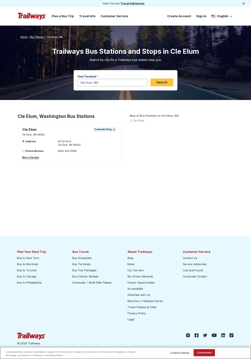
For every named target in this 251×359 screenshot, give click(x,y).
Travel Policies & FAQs (141, 307)
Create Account (179, 16)
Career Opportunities (141, 282)
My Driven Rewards (140, 276)
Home (23, 36)
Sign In (201, 16)
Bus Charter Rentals (85, 276)
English (222, 16)
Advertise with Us (138, 295)
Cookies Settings (180, 352)
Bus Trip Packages (84, 270)
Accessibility (135, 288)
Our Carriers (135, 270)
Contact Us (190, 258)
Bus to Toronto (27, 270)
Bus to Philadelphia (29, 282)
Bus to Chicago (27, 276)
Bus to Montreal (27, 264)
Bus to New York (28, 258)
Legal (130, 319)
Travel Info (87, 16)
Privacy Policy (136, 313)
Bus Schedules (82, 258)
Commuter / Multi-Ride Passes (91, 282)
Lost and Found (193, 270)
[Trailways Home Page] (32, 16)
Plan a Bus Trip (63, 16)
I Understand (204, 352)
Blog (130, 258)
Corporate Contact (195, 276)
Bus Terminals (81, 264)
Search (161, 82)
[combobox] (113, 82)
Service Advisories (195, 264)
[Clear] (144, 82)
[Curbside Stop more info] (114, 129)
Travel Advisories (132, 3)
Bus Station (37, 36)
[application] (69, 143)
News (131, 264)
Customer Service (114, 16)
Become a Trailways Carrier (145, 301)
